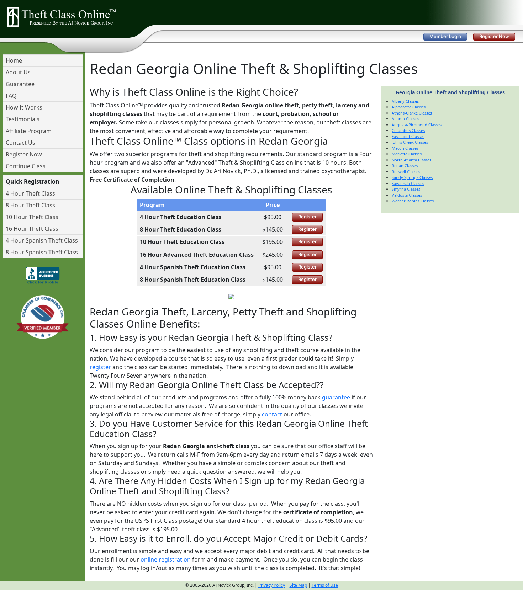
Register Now (494, 36)
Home (14, 60)
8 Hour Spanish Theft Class (42, 252)
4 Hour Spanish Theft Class (42, 240)
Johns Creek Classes (410, 142)
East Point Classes (408, 136)
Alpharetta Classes (409, 107)
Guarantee (20, 84)
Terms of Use (325, 585)
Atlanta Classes (405, 118)
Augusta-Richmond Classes (417, 124)
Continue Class (26, 166)
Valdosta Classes (407, 195)
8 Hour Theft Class (30, 205)
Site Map (298, 585)
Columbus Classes (408, 130)
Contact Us (20, 143)
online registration (166, 559)
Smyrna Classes (406, 189)
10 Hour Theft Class (32, 217)
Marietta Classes (407, 153)
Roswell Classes (406, 171)
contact (272, 414)
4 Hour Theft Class (30, 193)
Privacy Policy (271, 585)
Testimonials (22, 119)
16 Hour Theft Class (32, 229)
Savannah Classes (408, 183)
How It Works (24, 107)
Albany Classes (405, 101)
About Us (18, 72)
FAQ (11, 96)
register (100, 367)
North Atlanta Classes (411, 160)
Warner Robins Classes (413, 200)
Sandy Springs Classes (412, 177)
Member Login (445, 36)
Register (307, 216)
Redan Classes (405, 165)
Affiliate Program (29, 131)
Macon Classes (405, 148)
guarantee (336, 397)
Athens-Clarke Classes (412, 113)
